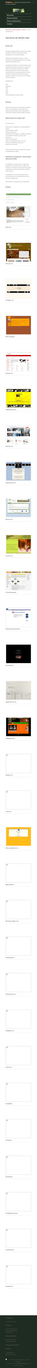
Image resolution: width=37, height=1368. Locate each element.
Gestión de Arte (9, 1332)
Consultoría (9, 1318)
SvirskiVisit (8, 1140)
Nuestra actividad (12, 18)
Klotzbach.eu (9, 775)
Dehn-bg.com (9, 446)
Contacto (9, 24)
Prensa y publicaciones (14, 21)
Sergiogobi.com (10, 1030)
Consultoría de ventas (11, 1321)
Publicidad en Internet (11, 1339)
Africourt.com (9, 263)
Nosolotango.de (10, 957)
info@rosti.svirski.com (11, 1354)
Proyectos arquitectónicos (12, 1330)
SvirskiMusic (9, 1103)
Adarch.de (8, 227)
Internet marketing (11, 1336)
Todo (7, 194)
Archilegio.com (10, 300)
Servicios (23, 29)
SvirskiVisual (9, 1176)
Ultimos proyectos (10, 202)
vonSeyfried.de (10, 1249)
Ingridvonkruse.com (11, 702)
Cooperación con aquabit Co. (13, 197)
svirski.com (9, 1067)
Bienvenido (10, 15)
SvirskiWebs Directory (11, 1213)
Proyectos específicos (11, 1341)
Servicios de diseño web (11, 1329)
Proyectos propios (10, 199)
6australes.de (9, 1286)
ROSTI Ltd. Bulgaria (21, 1363)
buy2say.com (9, 373)
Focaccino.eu (9, 556)
